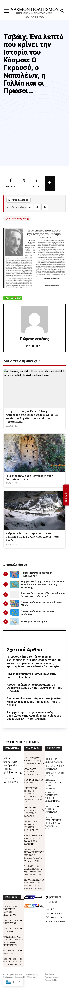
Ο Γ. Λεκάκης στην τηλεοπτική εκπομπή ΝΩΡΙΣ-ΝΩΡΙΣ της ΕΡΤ (34, 760)
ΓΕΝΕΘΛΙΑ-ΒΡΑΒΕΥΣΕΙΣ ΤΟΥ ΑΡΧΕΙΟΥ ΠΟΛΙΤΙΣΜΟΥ (53, 783)
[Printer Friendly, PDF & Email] (12, 300)
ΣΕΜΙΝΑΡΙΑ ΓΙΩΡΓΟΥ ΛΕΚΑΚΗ (55, 774)
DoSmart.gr (8, 977)
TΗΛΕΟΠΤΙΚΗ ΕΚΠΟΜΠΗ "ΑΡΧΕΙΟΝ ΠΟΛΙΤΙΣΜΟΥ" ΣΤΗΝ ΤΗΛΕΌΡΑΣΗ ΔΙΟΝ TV (34, 795)
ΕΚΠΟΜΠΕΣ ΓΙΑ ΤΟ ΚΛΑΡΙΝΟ (12, 930)
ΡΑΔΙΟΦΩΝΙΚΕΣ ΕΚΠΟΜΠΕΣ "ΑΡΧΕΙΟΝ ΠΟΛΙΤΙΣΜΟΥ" (10, 910)
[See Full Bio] (42, 346)
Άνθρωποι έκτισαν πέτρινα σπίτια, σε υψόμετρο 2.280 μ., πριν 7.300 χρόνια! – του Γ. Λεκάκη (34, 688)
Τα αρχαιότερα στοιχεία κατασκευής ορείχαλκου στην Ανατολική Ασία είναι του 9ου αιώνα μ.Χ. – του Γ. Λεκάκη (34, 715)
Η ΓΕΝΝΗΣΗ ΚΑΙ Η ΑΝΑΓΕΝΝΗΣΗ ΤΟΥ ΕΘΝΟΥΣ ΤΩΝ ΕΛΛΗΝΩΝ (33, 839)
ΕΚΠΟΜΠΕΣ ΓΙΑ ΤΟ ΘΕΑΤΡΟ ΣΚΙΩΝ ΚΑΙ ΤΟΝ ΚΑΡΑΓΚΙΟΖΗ (12, 961)
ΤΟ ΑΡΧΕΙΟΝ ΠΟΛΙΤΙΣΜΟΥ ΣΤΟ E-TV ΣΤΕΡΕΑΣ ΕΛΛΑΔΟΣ (34, 811)
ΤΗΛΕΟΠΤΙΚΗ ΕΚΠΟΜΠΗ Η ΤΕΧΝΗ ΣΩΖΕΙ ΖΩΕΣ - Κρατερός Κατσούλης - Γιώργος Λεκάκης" (34, 855)
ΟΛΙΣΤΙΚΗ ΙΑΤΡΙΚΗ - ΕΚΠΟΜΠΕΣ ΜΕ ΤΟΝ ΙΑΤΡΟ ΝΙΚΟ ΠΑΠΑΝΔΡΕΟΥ (13, 940)
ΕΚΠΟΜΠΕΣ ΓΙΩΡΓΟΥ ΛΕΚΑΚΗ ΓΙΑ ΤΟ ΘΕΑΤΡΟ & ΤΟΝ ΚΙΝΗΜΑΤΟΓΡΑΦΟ (34, 883)
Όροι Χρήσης (51, 908)
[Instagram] (50, 902)
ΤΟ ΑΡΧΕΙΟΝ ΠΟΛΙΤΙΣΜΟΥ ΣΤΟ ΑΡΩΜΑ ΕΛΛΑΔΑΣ (33, 771)
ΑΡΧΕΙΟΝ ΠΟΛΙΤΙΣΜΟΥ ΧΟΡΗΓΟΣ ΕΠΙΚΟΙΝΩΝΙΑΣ (52, 796)
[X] (53, 902)
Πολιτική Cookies (54, 912)
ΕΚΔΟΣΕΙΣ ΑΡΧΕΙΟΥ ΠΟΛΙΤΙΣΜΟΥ (54, 767)
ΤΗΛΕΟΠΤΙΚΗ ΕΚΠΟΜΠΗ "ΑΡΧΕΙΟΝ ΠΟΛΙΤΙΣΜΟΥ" (31, 825)
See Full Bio (32, 346)
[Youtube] (55, 902)
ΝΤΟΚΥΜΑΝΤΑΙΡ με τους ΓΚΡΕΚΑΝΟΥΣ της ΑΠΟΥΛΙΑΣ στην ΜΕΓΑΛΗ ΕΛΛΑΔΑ (33, 870)
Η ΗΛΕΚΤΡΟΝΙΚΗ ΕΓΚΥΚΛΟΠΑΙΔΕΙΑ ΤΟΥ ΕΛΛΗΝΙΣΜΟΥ (34, 15)
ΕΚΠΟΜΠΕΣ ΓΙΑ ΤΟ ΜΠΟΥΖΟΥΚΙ (12, 921)
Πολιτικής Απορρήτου (55, 917)
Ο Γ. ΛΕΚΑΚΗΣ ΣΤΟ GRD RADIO (12, 952)
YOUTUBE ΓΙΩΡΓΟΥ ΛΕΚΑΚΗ (34, 781)
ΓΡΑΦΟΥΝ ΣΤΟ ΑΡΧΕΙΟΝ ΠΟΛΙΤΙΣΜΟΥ (52, 809)
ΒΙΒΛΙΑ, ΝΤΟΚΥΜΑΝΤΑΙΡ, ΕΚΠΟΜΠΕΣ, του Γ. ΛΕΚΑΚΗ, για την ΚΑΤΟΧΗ (53, 823)
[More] (50, 183)
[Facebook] (47, 902)
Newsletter (66, 495)
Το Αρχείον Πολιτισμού (55, 921)
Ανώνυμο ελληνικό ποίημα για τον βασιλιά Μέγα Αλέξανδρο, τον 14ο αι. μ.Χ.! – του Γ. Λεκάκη (34, 701)
